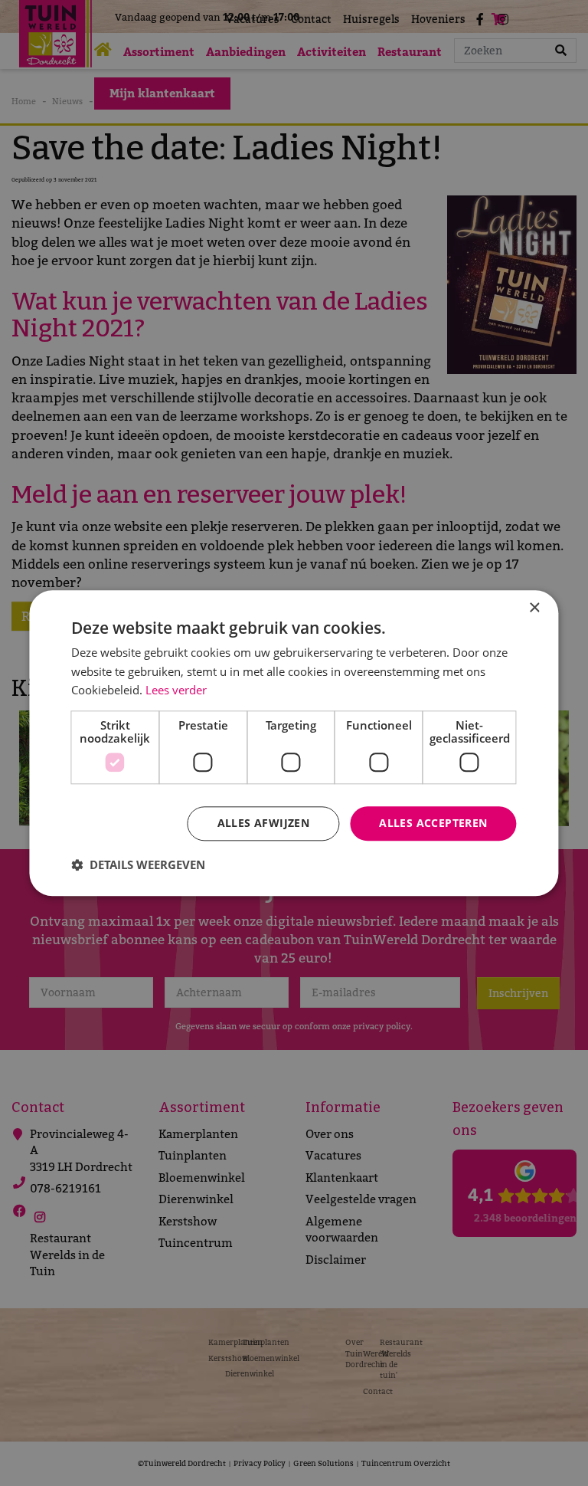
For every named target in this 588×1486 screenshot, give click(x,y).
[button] (138, 864)
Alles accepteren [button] (433, 822)
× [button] (534, 608)
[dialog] (293, 743)
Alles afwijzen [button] (263, 822)
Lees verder (176, 690)
